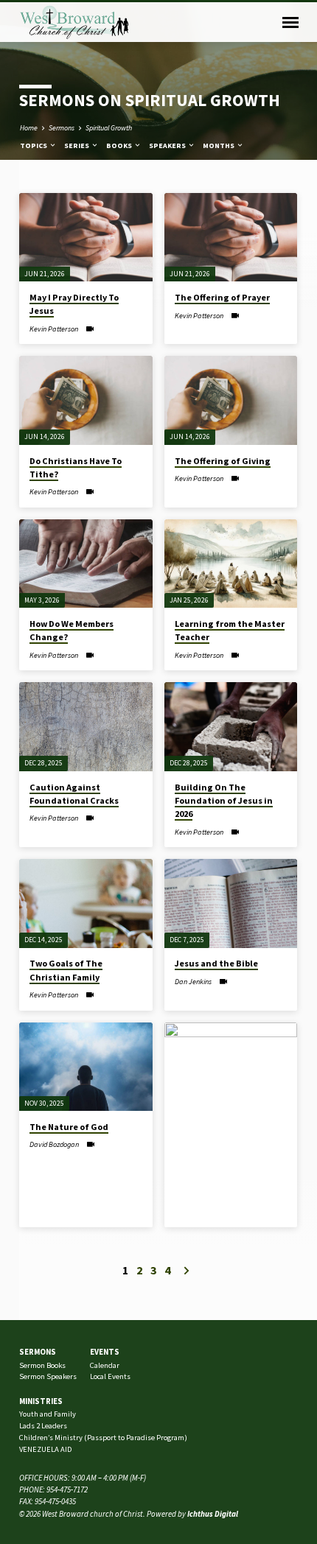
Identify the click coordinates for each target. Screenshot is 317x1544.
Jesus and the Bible (216, 963)
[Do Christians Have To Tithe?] (86, 400)
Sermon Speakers (48, 1376)
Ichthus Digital (212, 1514)
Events (104, 1352)
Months (219, 145)
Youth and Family (47, 1414)
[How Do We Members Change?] (86, 563)
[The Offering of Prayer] (231, 237)
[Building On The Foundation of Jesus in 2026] (231, 726)
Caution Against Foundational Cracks (74, 794)
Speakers (168, 145)
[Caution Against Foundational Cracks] (86, 726)
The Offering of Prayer (222, 297)
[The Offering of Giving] (231, 400)
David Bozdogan (54, 1144)
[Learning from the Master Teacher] (231, 563)
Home (29, 128)
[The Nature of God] (86, 1067)
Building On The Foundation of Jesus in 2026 (224, 800)
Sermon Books (42, 1365)
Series (77, 145)
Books (119, 145)
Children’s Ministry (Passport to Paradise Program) (103, 1437)
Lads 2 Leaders (43, 1426)
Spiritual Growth (109, 128)
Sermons (61, 128)
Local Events (110, 1376)
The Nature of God (68, 1126)
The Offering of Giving (223, 460)
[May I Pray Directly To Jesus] (86, 237)
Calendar (104, 1365)
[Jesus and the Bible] (231, 903)
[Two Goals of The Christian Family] (86, 903)
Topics (34, 145)
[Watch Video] (89, 329)
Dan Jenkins (193, 981)
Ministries (41, 1401)
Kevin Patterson (53, 329)
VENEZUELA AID (45, 1449)
